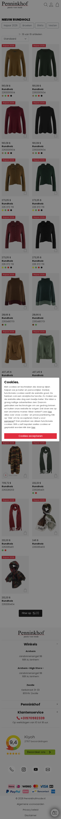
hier (50, 411)
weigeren (9, 421)
